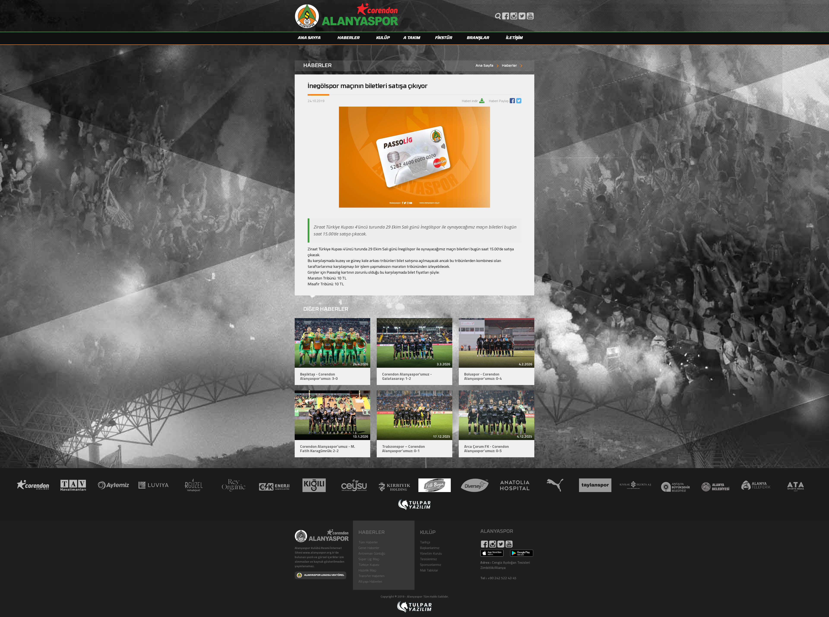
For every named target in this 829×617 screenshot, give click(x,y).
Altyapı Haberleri (370, 581)
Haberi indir (470, 100)
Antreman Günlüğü (371, 553)
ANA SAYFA (309, 38)
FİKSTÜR (443, 38)
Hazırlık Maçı (367, 570)
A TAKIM (411, 38)
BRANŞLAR (478, 38)
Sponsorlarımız (430, 564)
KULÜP (383, 38)
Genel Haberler (368, 547)
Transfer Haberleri (371, 575)
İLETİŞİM (514, 38)
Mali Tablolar (429, 570)
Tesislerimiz (428, 559)
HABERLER (349, 38)
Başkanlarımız (430, 547)
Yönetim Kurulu (431, 553)
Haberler (509, 66)
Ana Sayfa (484, 66)
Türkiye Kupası (368, 564)
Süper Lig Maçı (368, 559)
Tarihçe (425, 542)
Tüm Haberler (368, 542)
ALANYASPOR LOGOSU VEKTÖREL (324, 575)
